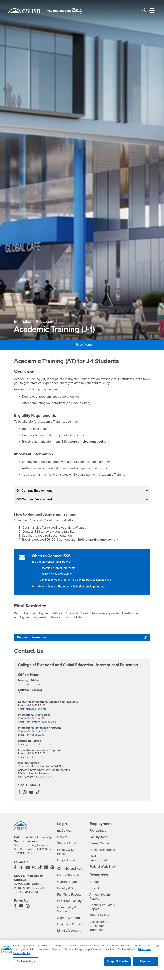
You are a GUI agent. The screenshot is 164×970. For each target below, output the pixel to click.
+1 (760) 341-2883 (26, 892)
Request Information (31, 637)
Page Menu (83, 345)
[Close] (157, 946)
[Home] (24, 11)
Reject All (145, 961)
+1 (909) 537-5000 (26, 853)
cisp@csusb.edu (36, 709)
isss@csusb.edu (36, 757)
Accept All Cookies (117, 961)
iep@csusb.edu (35, 734)
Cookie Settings (26, 961)
